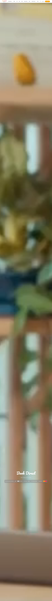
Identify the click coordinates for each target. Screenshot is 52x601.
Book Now (45, 481)
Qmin (29, 1)
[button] (40, 481)
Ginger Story (25, 1)
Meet (22, 1)
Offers (14, 1)
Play (19, 1)
